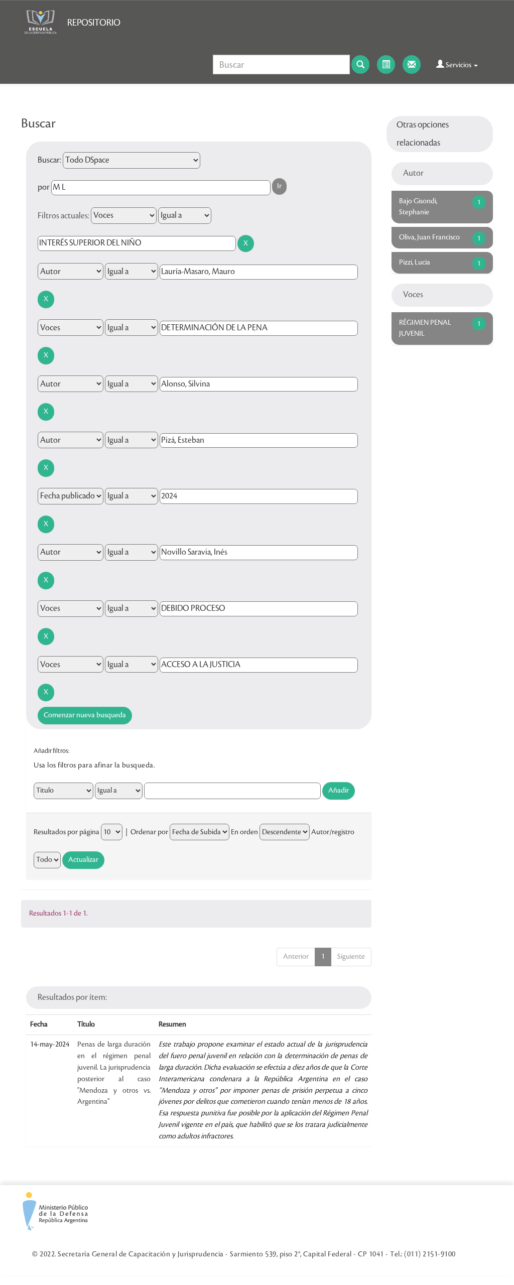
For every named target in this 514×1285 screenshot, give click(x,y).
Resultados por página (66, 832)
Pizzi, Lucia (414, 263)
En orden (244, 832)
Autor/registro (332, 832)
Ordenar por (149, 832)
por (44, 187)
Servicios (458, 65)
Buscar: (49, 160)
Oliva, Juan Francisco (429, 237)
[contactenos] (412, 64)
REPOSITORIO (93, 23)
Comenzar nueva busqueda (85, 715)
